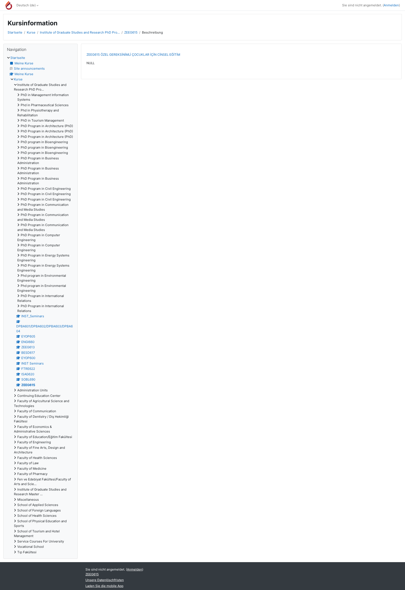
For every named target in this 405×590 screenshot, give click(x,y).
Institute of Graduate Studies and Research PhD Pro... (80, 32)
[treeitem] (40, 305)
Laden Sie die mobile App (104, 586)
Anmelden (391, 5)
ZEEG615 (131, 32)
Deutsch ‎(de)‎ (26, 5)
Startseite (15, 32)
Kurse (31, 32)
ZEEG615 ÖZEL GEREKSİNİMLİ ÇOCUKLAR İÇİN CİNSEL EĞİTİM (133, 55)
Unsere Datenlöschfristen (104, 580)
